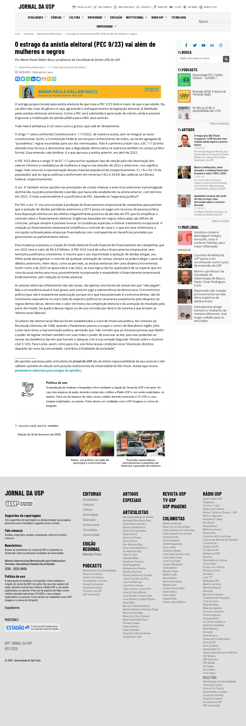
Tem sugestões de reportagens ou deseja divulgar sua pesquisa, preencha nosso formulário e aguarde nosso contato (38, 521)
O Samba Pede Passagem (216, 598)
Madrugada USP (211, 580)
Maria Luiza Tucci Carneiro (136, 616)
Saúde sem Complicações (216, 639)
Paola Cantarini (131, 626)
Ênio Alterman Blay (132, 544)
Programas (208, 502)
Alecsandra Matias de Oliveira (138, 517)
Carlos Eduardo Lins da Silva (177, 533)
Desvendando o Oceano (95, 580)
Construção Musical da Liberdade (220, 539)
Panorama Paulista (92, 587)
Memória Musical (212, 587)
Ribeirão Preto (92, 554)
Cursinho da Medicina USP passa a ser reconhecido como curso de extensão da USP (211, 260)
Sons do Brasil (210, 645)
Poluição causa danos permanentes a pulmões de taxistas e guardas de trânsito (141, 462)
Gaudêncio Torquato (133, 561)
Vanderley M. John (132, 636)
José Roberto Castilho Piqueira (139, 599)
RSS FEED (11, 648)
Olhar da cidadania (212, 608)
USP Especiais (210, 659)
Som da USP (209, 642)
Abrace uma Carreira (213, 509)
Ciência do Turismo (93, 574)
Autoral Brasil (210, 526)
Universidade (105, 26)
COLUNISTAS (174, 518)
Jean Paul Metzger (132, 582)
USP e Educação (91, 594)
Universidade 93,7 (212, 649)
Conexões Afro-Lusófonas (217, 536)
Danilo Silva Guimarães (134, 530)
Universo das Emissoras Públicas (220, 652)
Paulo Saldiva (170, 591)
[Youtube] (203, 45)
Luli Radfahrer (170, 567)
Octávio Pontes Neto (174, 588)
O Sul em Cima (210, 601)
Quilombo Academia (213, 625)
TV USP (169, 500)
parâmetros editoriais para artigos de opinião (47, 370)
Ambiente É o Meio (213, 519)
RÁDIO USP (212, 494)
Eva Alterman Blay (132, 551)
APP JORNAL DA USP (18, 643)
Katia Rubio (129, 602)
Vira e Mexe (209, 669)
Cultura (74, 17)
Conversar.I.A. (210, 543)
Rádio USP (157, 17)
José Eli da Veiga (171, 561)
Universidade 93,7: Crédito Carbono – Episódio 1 (208, 76)
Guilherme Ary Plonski (134, 568)
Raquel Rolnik (170, 598)
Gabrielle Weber (131, 558)
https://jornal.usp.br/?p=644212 (69, 67)
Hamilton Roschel (132, 571)
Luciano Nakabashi (173, 564)
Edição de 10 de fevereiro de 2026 (39, 434)
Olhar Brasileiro (211, 604)
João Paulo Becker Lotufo (176, 554)
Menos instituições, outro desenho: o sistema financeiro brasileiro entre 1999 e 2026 (211, 170)
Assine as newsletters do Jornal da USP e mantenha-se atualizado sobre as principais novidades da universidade (34, 551)
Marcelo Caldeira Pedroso (136, 606)
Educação (116, 17)
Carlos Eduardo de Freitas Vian (178, 530)
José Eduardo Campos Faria (137, 595)
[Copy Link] (49, 79)
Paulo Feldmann (131, 630)
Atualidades (35, 17)
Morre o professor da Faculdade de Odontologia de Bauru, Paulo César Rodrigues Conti (209, 278)
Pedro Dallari (169, 595)
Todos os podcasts (219, 123)
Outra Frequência (212, 615)
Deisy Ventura (130, 534)
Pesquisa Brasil (211, 618)
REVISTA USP (174, 494)
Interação (208, 574)
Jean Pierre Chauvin (133, 585)
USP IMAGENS (174, 506)
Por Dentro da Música (214, 621)
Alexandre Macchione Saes (137, 520)
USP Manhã (209, 662)
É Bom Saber (209, 563)
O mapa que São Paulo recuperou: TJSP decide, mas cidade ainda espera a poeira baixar (210, 140)
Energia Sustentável (93, 584)
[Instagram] (221, 45)
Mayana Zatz (169, 585)
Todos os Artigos (220, 221)
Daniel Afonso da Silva (134, 524)
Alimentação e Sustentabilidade (99, 570)
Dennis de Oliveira (132, 537)
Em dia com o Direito (213, 567)
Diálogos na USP (211, 553)
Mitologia (208, 591)
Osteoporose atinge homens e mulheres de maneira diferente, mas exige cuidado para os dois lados (210, 314)
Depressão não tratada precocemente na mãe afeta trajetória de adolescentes (210, 295)
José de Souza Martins (135, 592)
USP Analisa (209, 656)
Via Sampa (208, 666)
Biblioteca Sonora (212, 529)
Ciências (56, 17)
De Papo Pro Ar (211, 550)
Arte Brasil (208, 522)
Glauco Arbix (169, 547)
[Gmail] (43, 79)
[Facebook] (17, 79)
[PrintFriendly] (54, 79)
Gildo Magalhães (131, 565)
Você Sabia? (209, 673)
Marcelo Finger (170, 571)
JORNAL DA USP (37, 6)
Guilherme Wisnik (172, 550)
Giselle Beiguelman (172, 544)
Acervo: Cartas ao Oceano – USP (220, 512)
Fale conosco (14, 530)
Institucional (135, 17)
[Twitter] (23, 79)
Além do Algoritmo (213, 515)
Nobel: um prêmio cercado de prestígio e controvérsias (90, 461)
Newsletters (13, 545)
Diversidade (95, 17)
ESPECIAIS (132, 500)
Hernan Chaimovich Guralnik (137, 575)
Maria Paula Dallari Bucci (32, 67)
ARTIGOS (130, 494)
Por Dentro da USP (92, 591)
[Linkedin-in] (212, 45)
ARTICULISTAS (135, 512)
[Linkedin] (33, 79)
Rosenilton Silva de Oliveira (137, 633)
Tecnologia (178, 17)
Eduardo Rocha (170, 537)
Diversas (207, 556)
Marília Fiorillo (170, 574)
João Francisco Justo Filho (137, 589)
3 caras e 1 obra (211, 505)
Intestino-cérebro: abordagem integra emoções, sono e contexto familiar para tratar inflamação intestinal (201, 241)
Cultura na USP (210, 546)
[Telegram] (38, 79)
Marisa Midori (170, 578)
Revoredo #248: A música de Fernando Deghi (209, 92)
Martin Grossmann (172, 581)
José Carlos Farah (172, 557)
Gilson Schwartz (171, 540)
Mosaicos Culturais (213, 594)
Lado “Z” (207, 577)
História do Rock (211, 570)
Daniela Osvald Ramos (134, 527)
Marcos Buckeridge (133, 612)
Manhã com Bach (212, 584)
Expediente (12, 607)
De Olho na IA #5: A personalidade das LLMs (207, 109)
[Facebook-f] (186, 45)
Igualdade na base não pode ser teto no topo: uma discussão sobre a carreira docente (210, 200)
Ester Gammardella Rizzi (135, 547)
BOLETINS (210, 677)
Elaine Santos (130, 541)
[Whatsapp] (28, 79)
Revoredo (208, 632)
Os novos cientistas (213, 611)
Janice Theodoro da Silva (136, 578)
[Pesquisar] (226, 59)
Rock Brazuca (210, 635)
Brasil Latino (209, 533)
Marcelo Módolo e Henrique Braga (140, 609)
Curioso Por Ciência (93, 577)
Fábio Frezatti (130, 554)
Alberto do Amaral (172, 523)
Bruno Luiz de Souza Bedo (176, 526)
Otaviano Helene (131, 623)
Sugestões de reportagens (23, 515)
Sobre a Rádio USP (212, 498)
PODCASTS (92, 565)
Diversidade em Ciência (215, 560)
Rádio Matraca (210, 628)
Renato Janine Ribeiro (174, 602)
